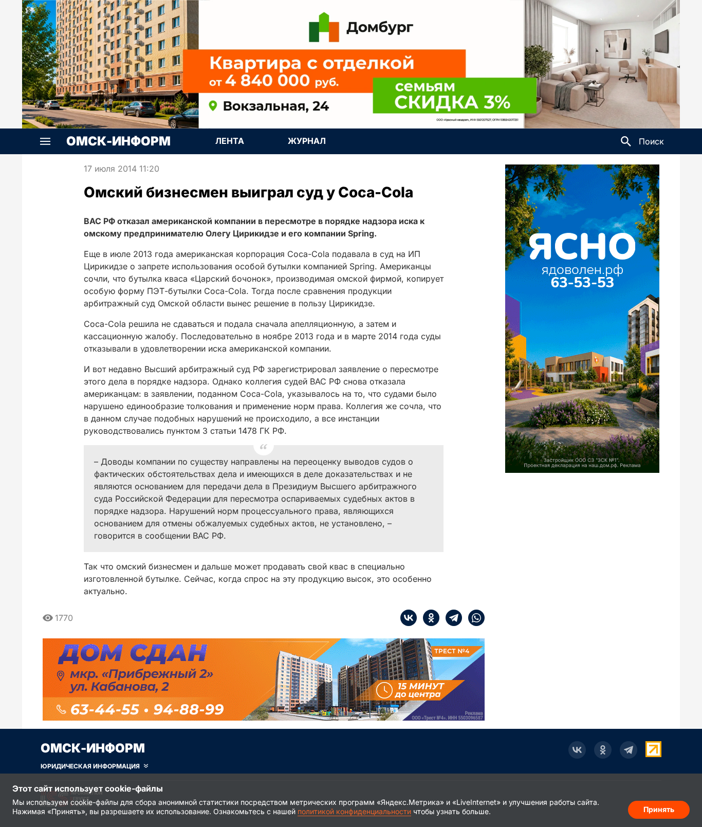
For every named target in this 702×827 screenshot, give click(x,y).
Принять (658, 809)
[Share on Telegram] (450, 618)
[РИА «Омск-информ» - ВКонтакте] (577, 750)
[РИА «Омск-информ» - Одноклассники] (603, 750)
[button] (45, 141)
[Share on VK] (408, 618)
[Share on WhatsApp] (473, 618)
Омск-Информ (118, 141)
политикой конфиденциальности (354, 811)
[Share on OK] (428, 618)
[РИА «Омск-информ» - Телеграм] (628, 750)
